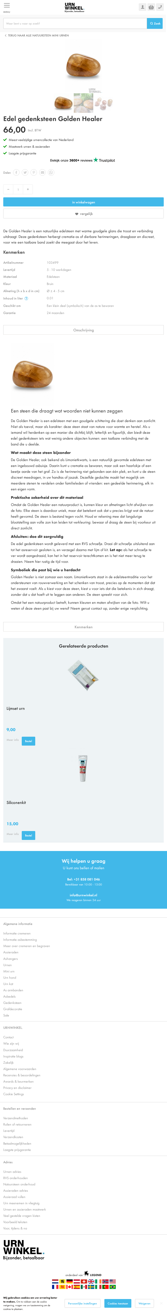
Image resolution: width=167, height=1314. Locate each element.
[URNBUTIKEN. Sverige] (91, 1288)
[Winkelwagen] (151, 7)
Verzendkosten (13, 1136)
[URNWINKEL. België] (62, 1282)
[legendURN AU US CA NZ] (112, 1282)
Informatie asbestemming (20, 939)
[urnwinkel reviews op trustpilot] (82, 160)
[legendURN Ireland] (98, 1282)
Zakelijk (8, 1062)
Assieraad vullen (14, 1196)
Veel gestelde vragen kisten (21, 1215)
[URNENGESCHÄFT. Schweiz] (84, 1282)
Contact (8, 1037)
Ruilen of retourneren (17, 1124)
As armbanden (13, 990)
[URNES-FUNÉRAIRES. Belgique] (62, 1288)
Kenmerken (84, 626)
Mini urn (9, 971)
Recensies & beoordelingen (21, 1075)
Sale (6, 1015)
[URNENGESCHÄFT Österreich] (76, 1282)
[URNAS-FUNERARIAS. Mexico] (84, 1288)
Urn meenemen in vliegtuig (21, 1203)
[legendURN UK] (91, 1282)
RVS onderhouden (15, 1177)
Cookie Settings (13, 1093)
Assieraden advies (15, 1190)
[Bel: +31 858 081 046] (160, 7)
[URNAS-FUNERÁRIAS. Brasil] (112, 1288)
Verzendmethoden (15, 1118)
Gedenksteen (12, 1002)
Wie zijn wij (11, 1043)
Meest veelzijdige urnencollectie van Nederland (41, 139)
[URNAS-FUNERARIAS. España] (76, 1288)
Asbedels (9, 996)
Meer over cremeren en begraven (26, 945)
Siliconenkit (16, 802)
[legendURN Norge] (105, 1282)
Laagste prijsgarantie (22, 153)
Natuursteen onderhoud (19, 1184)
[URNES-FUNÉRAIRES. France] (55, 1288)
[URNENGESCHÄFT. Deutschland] (69, 1282)
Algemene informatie (17, 923)
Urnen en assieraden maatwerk (24, 1209)
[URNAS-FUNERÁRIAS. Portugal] (105, 1288)
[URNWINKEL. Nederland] (74, 7)
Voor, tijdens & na (15, 1228)
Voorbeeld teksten (15, 1221)
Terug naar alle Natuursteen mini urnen (38, 35)
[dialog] (83, 1303)
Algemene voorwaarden (19, 1068)
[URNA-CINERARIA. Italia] (98, 1288)
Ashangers (10, 958)
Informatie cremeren (17, 933)
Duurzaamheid (13, 1049)
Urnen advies (12, 1171)
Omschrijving (83, 329)
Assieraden (10, 952)
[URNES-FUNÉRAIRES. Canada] (69, 1288)
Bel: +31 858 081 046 (83, 879)
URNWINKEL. (13, 1027)
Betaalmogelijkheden (17, 1143)
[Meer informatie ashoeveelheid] (26, 298)
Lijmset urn (16, 708)
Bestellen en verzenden (19, 1108)
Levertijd (8, 1130)
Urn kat (8, 983)
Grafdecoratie (12, 1008)
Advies (8, 1162)
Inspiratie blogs (13, 1056)
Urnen (7, 964)
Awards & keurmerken (18, 1081)
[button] (84, 103)
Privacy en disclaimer (17, 1087)
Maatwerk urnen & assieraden (29, 146)
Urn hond (9, 977)
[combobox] (75, 23)
